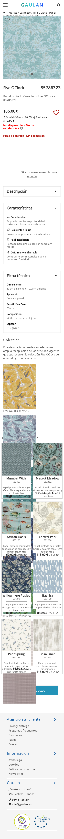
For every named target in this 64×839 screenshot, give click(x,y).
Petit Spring (16, 654)
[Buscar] (59, 5)
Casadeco (25, 12)
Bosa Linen (48, 654)
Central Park (47, 537)
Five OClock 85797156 (17, 616)
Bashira (47, 595)
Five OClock (40, 12)
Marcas (13, 12)
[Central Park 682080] (47, 518)
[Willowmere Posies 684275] (16, 576)
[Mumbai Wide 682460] (16, 459)
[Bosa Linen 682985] (47, 635)
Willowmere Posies (16, 595)
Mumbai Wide (16, 478)
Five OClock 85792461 (17, 410)
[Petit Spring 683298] (16, 635)
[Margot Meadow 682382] (47, 459)
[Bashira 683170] (47, 576)
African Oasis (16, 537)
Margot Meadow (47, 478)
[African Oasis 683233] (16, 518)
